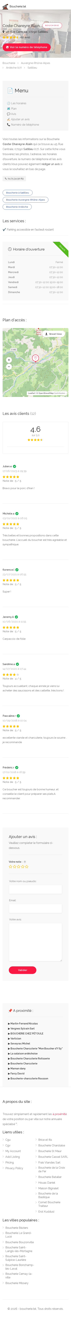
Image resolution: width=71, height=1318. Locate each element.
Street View (55, 334)
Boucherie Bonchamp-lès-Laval (19, 1266)
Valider (22, 970)
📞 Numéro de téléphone (23, 124)
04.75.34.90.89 (15, 178)
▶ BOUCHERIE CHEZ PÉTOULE (25, 1033)
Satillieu (32, 67)
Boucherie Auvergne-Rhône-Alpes (25, 199)
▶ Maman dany (17, 1068)
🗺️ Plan (12, 108)
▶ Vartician (14, 1038)
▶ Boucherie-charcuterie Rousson (28, 1078)
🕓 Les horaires (16, 103)
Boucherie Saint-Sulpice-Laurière (15, 1258)
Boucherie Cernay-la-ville (18, 1275)
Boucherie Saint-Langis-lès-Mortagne (18, 1249)
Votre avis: (15, 919)
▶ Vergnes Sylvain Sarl (21, 1028)
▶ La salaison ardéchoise (23, 1053)
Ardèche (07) (14, 67)
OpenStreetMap (46, 393)
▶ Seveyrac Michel (19, 1043)
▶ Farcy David (16, 1073)
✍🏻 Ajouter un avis (18, 119)
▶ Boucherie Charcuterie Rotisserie (29, 1058)
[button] (9, 360)
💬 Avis (11, 114)
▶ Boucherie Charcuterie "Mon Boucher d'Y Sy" (35, 1048)
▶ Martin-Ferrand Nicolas (23, 1023)
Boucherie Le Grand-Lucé (18, 1234)
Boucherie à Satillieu (17, 192)
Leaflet (31, 393)
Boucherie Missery (16, 1283)
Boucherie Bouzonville (19, 1242)
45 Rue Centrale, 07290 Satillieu (26, 31)
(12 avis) (25, 37)
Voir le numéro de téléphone (26, 47)
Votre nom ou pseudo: (23, 881)
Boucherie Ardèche (17, 207)
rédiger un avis (51, 164)
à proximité (60, 1114)
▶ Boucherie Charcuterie (22, 1063)
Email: (12, 900)
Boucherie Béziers (16, 1227)
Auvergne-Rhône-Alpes (35, 63)
